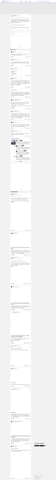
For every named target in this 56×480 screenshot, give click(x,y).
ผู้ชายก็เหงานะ (13, 412)
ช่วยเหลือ (38, 476)
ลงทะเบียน (47, 1)
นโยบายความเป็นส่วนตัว (37, 477)
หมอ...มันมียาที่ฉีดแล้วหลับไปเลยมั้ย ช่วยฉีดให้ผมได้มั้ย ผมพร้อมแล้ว (20, 304)
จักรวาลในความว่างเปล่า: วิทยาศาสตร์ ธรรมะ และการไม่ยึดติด (20, 248)
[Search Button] (5, 1)
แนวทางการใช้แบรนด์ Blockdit (37, 478)
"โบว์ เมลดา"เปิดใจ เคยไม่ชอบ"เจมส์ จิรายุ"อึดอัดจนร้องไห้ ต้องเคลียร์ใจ (20, 436)
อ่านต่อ (16, 265)
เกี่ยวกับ (35, 476)
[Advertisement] (28, 8)
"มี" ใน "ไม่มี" (13, 382)
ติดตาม (17, 15)
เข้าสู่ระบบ (42, 1)
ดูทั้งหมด (20, 161)
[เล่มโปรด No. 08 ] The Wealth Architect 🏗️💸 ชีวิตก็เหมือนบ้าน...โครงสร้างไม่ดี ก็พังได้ (20, 336)
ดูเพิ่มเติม (15, 73)
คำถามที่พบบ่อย (40, 476)
